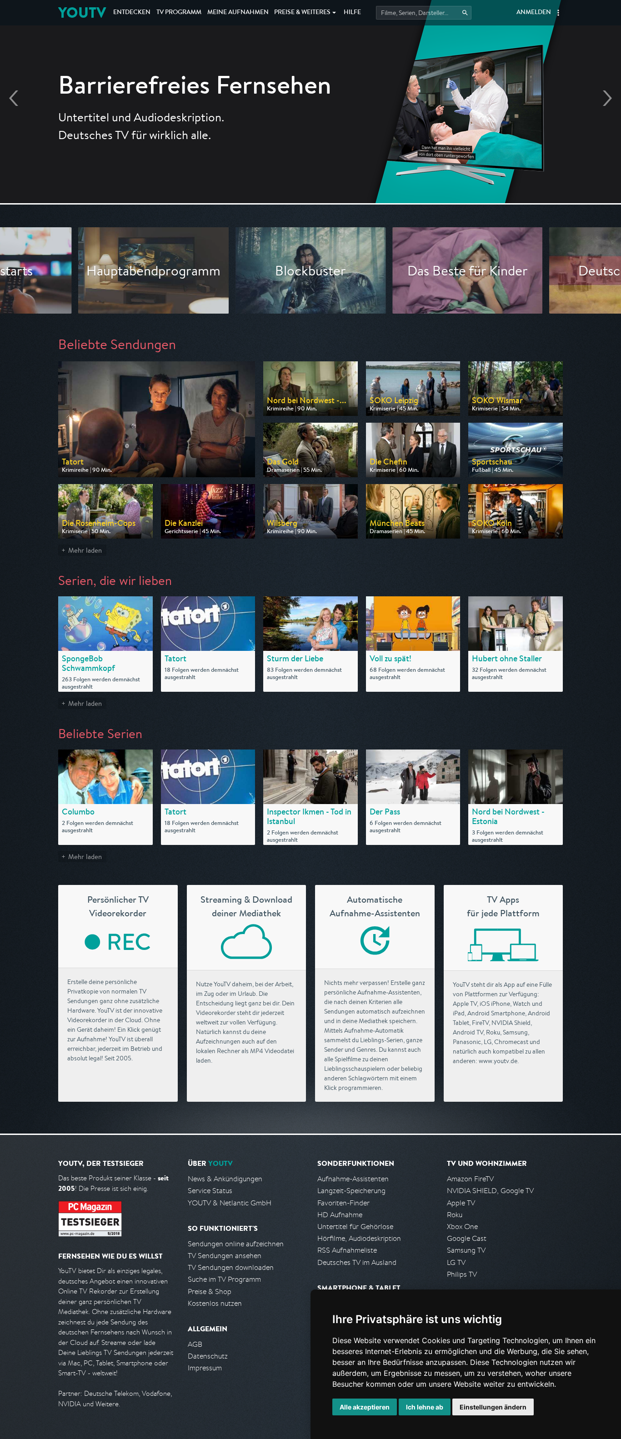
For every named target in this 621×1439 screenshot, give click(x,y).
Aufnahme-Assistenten (353, 1179)
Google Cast (466, 1238)
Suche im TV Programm (224, 1279)
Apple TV (461, 1203)
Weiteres (302, 13)
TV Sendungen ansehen (224, 1255)
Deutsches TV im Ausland (356, 1262)
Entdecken (131, 13)
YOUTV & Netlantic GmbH (229, 1203)
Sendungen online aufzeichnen (236, 1244)
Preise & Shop (209, 1291)
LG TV (456, 1262)
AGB (195, 1344)
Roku (454, 1214)
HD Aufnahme (339, 1214)
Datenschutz (208, 1356)
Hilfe (352, 13)
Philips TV (462, 1274)
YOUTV (82, 12)
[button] (558, 12)
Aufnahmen (238, 13)
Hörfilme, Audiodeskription (359, 1238)
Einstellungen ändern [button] (493, 1407)
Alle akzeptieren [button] (365, 1407)
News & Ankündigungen (225, 1179)
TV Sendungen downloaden (231, 1267)
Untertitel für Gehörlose (355, 1226)
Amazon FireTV (470, 1179)
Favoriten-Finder (343, 1203)
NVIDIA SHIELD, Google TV (490, 1190)
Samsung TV (466, 1250)
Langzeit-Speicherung (351, 1190)
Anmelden (533, 13)
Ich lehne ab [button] (424, 1407)
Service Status (210, 1190)
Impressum (205, 1368)
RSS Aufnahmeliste (347, 1250)
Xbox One (462, 1226)
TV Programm (178, 13)
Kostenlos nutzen (215, 1303)
